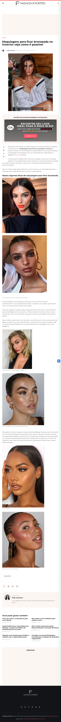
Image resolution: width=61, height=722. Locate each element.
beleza (18, 155)
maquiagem (7, 576)
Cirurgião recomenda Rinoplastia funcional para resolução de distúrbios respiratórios (45, 637)
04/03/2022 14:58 (7, 622)
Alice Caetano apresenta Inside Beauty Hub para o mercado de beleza (45, 627)
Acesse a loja (30, 136)
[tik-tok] (39, 707)
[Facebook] (3, 147)
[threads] (25, 707)
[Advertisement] (30, 24)
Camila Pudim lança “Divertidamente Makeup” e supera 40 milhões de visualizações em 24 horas (15, 627)
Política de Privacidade (28, 719)
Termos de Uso (40, 719)
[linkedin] (36, 707)
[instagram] (21, 707)
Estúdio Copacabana (52, 716)
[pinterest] (32, 707)
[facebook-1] (28, 707)
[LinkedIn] (3, 150)
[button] (30, 50)
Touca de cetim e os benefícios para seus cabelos (15, 619)
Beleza (4, 37)
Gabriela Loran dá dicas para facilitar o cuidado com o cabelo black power (15, 636)
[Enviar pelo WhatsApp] (3, 153)
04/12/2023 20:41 (36, 640)
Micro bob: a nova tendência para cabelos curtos (43, 619)
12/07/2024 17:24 (7, 631)
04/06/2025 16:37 (7, 639)
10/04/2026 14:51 (36, 630)
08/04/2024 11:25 (36, 622)
